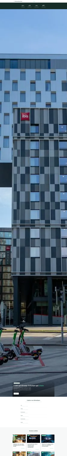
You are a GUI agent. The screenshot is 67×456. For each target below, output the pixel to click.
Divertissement (42, 1)
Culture (39, 1)
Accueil (34, 1)
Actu (36, 1)
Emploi (45, 1)
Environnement (49, 1)
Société (52, 1)
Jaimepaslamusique (18, 1)
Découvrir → (16, 393)
